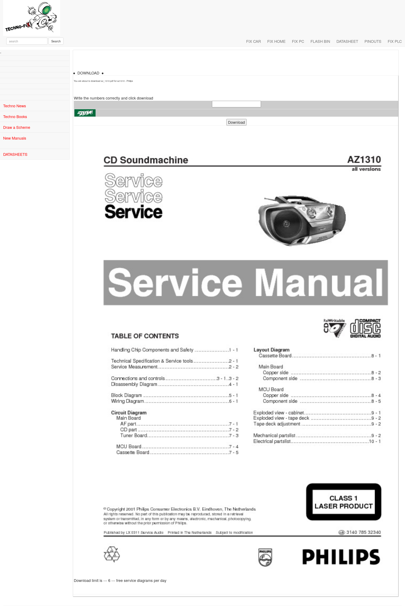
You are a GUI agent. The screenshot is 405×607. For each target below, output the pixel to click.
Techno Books (15, 116)
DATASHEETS (15, 154)
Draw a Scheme (16, 127)
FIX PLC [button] (395, 41)
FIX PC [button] (298, 41)
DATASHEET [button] (347, 41)
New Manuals (14, 138)
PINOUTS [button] (372, 41)
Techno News (14, 105)
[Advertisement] (34, 186)
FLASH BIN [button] (320, 41)
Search (56, 41)
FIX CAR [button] (253, 41)
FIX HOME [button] (276, 41)
